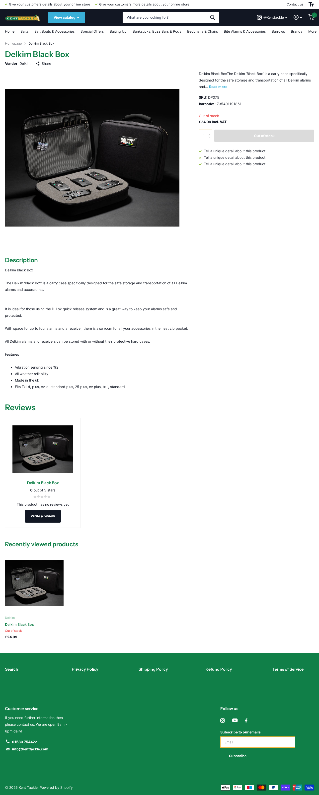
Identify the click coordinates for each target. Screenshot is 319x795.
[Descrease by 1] (210, 140)
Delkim (24, 63)
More (312, 31)
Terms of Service (288, 669)
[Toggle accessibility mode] (311, 4)
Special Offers (92, 31)
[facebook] (246, 720)
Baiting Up (118, 31)
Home (9, 31)
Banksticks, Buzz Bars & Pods (157, 31)
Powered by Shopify (56, 787)
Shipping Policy (153, 669)
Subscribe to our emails (240, 732)
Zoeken (212, 17)
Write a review (43, 516)
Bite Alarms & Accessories (245, 31)
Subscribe (238, 756)
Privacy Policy (85, 669)
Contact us (295, 4)
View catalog (65, 17)
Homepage (13, 43)
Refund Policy (219, 669)
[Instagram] (222, 720)
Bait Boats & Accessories (54, 31)
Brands (296, 31)
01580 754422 (24, 742)
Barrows (278, 31)
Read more (218, 86)
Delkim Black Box (19, 624)
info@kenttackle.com (30, 749)
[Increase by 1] (210, 131)
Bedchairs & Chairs (202, 31)
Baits (24, 31)
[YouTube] (235, 720)
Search (11, 669)
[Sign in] (298, 17)
